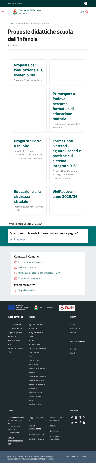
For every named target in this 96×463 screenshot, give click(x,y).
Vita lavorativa (35, 404)
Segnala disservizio (36, 433)
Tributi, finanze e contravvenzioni (35, 394)
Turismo (32, 400)
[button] (86, 11)
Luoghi (73, 353)
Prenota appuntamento (35, 427)
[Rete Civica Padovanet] (67, 308)
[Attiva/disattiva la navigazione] (2, 11)
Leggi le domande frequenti (36, 419)
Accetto (86, 456)
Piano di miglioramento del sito (15, 440)
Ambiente (33, 328)
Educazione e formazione (34, 362)
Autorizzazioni (34, 344)
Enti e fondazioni (15, 328)
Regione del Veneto (15, 3)
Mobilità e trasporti (36, 380)
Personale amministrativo (14, 338)
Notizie (73, 332)
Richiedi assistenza (36, 439)
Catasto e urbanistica (37, 348)
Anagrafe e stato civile (36, 334)
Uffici (10, 352)
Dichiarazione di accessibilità (56, 438)
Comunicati (75, 328)
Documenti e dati (15, 324)
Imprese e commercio (37, 376)
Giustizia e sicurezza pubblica (37, 370)
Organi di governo (15, 332)
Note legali (54, 430)
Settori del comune (16, 348)
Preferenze (72, 456)
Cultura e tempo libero (35, 354)
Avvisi (72, 324)
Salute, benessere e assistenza (37, 386)
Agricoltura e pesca (36, 324)
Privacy (53, 425)
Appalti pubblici (35, 340)
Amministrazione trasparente (57, 419)
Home (10, 23)
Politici (10, 344)
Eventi (73, 349)
